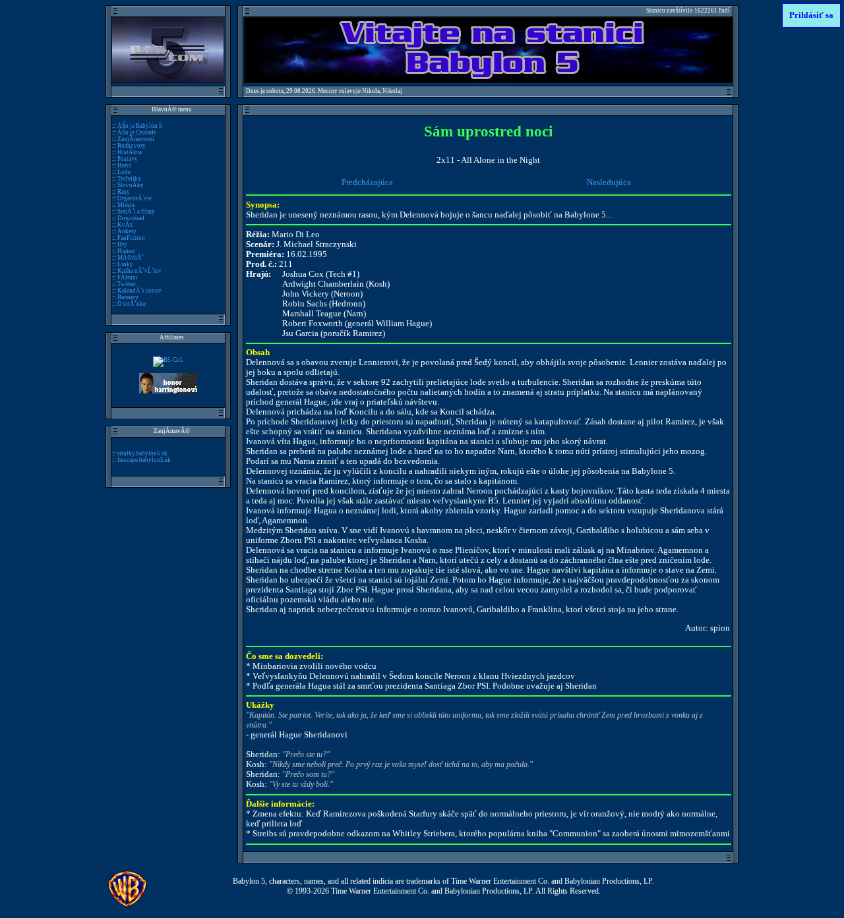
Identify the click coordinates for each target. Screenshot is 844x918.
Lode (124, 172)
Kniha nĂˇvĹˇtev (139, 271)
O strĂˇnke (131, 304)
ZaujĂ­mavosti (135, 139)
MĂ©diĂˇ (130, 257)
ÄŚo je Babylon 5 (139, 126)
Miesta (126, 205)
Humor (126, 251)
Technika (128, 178)
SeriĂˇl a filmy (136, 211)
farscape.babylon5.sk (144, 460)
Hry (122, 244)
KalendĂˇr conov (139, 290)
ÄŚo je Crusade (136, 132)
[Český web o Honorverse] (168, 391)
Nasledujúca (609, 182)
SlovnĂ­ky (130, 185)
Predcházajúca (367, 182)
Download (130, 218)
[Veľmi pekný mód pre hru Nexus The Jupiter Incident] (168, 360)
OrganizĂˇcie (134, 198)
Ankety (126, 231)
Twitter (126, 284)
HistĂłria (129, 152)
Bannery (127, 297)
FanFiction (131, 238)
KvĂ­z (125, 224)
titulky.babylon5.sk (142, 453)
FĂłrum (127, 277)
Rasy (123, 191)
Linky (125, 264)
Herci (124, 165)
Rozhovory (131, 145)
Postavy (127, 159)
